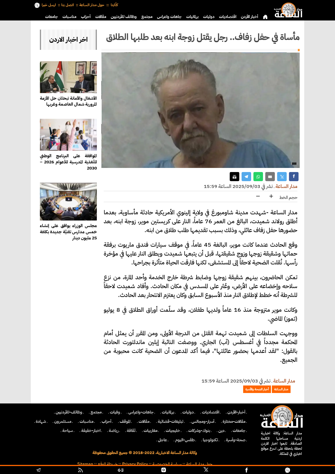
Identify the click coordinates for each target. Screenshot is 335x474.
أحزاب (86, 17)
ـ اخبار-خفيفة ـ (91, 430)
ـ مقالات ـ (144, 421)
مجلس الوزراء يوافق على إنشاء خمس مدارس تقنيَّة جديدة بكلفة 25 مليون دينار (68, 231)
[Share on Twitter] (282, 176)
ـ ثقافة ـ (131, 430)
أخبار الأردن (249, 17)
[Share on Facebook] (294, 176)
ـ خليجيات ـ (172, 430)
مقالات (100, 17)
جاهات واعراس (169, 17)
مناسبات (69, 17)
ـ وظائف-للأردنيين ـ (69, 412)
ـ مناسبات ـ (86, 421)
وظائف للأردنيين (124, 17)
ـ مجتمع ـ (96, 412)
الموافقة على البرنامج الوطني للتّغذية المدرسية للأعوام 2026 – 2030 (68, 161)
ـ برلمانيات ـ (167, 412)
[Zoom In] (271, 196)
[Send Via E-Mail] (270, 176)
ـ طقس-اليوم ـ (185, 440)
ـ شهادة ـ (40, 421)
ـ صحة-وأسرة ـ (236, 440)
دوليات (208, 17)
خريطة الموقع (108, 464)
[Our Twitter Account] (206, 470)
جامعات (51, 17)
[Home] (287, 9)
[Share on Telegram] (246, 176)
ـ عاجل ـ (162, 440)
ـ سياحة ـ (67, 430)
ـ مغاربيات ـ (150, 430)
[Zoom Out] (258, 196)
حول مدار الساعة (91, 5)
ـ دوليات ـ (188, 412)
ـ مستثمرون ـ (63, 421)
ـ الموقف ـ (125, 421)
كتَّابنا (114, 5)
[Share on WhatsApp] (258, 176)
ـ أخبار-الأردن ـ (236, 412)
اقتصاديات (227, 17)
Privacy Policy (135, 464)
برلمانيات (192, 17)
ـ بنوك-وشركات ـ (199, 430)
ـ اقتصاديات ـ (211, 412)
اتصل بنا (67, 5)
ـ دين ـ (221, 430)
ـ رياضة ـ (113, 430)
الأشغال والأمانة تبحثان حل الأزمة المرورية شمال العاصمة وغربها (68, 101)
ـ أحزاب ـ (106, 421)
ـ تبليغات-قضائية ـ (170, 421)
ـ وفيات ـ (114, 412)
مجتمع (146, 17)
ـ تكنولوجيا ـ (210, 440)
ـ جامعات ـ (239, 430)
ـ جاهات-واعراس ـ (141, 412)
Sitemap (85, 464)
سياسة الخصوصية (167, 464)
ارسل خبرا (49, 5)
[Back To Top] (312, 470)
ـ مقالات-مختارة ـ (234, 421)
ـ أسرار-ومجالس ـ (203, 421)
